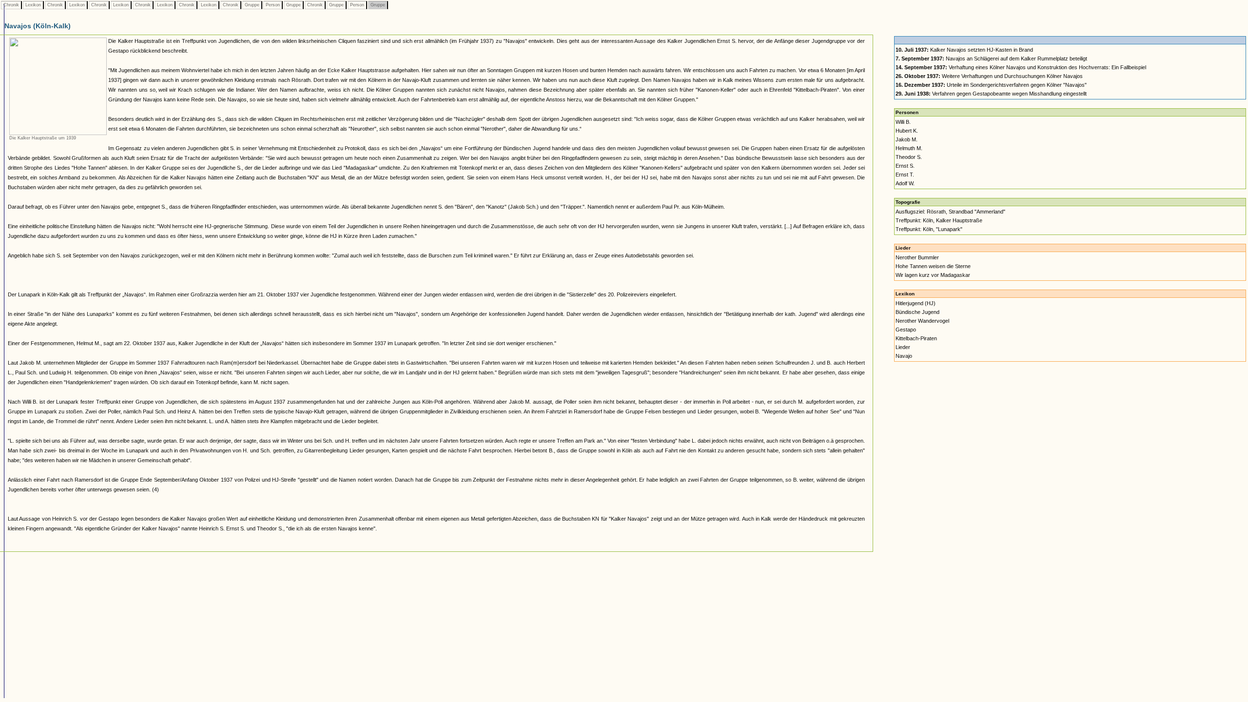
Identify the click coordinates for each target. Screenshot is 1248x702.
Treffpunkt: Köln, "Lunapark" (929, 229)
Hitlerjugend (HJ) (916, 303)
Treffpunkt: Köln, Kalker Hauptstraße (939, 220)
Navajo (904, 356)
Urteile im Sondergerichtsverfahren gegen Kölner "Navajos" (991, 85)
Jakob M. (906, 139)
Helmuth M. (909, 148)
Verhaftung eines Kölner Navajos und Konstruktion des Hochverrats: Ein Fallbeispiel (1021, 67)
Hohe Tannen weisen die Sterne (933, 266)
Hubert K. (907, 131)
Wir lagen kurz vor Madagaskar (933, 275)
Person (272, 4)
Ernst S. (905, 166)
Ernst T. (905, 174)
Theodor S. (909, 157)
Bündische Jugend (917, 312)
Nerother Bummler (917, 257)
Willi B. (903, 122)
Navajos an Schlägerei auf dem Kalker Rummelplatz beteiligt (991, 58)
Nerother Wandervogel (922, 321)
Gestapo (906, 329)
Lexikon (33, 4)
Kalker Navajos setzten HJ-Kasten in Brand (964, 50)
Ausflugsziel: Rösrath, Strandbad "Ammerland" (950, 211)
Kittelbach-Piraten (916, 338)
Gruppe (252, 4)
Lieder (903, 347)
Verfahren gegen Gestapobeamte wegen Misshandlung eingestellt (991, 94)
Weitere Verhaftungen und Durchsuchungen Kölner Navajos (989, 76)
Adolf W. (905, 183)
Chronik (11, 4)
